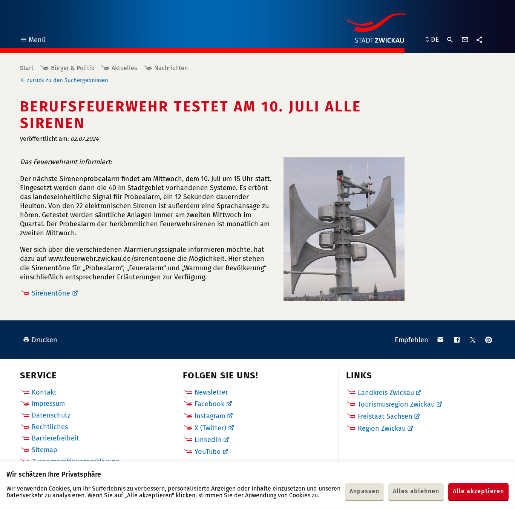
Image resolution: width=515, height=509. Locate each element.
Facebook (209, 404)
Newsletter (211, 392)
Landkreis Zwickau (386, 393)
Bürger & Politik (72, 68)
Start (27, 68)
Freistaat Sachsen (385, 416)
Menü (33, 41)
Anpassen (364, 491)
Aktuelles (124, 68)
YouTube (208, 452)
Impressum (48, 403)
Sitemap (44, 450)
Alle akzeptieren (478, 491)
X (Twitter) (210, 428)
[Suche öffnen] (450, 40)
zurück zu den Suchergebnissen (67, 80)
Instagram (210, 416)
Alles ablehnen (416, 491)
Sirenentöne (51, 293)
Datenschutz (51, 415)
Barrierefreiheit (55, 438)
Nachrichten (171, 68)
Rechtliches (50, 427)
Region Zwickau (382, 428)
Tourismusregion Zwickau (396, 404)
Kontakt (44, 392)
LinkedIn (208, 440)
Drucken (44, 340)
